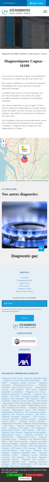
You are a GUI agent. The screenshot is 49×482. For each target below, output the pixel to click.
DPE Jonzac (25, 450)
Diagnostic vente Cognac (19, 428)
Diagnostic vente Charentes (12, 432)
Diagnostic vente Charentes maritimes (17, 414)
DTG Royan (32, 457)
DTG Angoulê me (38, 428)
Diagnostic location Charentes (23, 383)
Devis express (25, 286)
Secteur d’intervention (24, 291)
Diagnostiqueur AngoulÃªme (13, 412)
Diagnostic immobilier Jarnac (29, 426)
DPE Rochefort (17, 390)
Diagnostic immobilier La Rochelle (16, 394)
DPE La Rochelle (20, 446)
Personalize (25, 478)
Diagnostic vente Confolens (33, 459)
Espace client (37, 3)
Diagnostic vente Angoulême (13, 399)
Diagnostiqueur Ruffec (11, 430)
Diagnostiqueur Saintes (11, 435)
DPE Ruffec (40, 414)
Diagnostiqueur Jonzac (37, 405)
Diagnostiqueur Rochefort (12, 423)
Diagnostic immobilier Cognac (34, 396)
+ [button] (3, 141)
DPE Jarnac (31, 390)
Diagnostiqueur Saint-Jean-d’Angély (17, 403)
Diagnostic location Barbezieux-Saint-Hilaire (22, 381)
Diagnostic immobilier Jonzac (24, 453)
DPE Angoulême (32, 399)
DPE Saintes (16, 448)
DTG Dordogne (39, 410)
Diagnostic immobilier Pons (13, 462)
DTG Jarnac (15, 466)
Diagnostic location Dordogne (32, 421)
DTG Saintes (15, 396)
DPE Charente (28, 430)
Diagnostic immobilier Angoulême (16, 417)
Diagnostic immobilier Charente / (15, 54)
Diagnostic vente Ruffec (18, 405)
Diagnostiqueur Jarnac (26, 437)
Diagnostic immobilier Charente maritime (19, 419)
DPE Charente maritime (18, 441)
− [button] (3, 144)
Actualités (24, 278)
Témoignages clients (24, 280)
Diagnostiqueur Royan (21, 410)
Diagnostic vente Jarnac (35, 392)
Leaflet (11, 180)
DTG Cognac (26, 466)
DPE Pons (41, 430)
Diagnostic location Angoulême (35, 423)
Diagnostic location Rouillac (35, 432)
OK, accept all (15, 475)
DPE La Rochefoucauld (21, 464)
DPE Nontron (42, 401)
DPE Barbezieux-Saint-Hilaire (14, 408)
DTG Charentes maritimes (36, 412)
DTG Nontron (39, 417)
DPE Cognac (9, 426)
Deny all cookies (35, 475)
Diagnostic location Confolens (23, 401)
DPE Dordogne (18, 457)
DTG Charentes (29, 448)
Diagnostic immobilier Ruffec (35, 378)
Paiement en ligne (24, 289)
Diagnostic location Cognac (12, 378)
